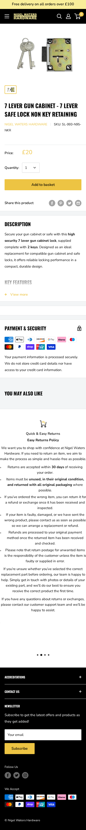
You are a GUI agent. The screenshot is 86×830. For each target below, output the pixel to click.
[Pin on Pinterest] (61, 202)
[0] (77, 16)
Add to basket (43, 184)
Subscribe (19, 748)
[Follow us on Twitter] (16, 775)
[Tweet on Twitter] (69, 202)
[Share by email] (78, 202)
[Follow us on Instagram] (25, 775)
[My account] (68, 16)
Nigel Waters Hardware (26, 124)
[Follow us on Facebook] (8, 775)
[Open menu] (7, 16)
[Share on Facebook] (52, 202)
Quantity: (12, 167)
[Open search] (59, 16)
